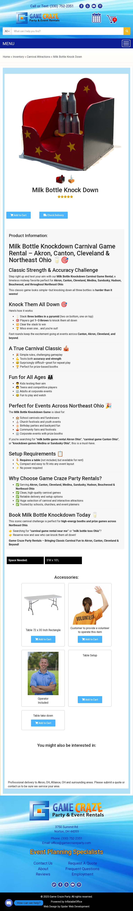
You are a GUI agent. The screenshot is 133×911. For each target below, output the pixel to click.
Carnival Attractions (38, 56)
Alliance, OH (58, 782)
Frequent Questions (82, 869)
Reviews (43, 874)
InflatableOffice (73, 901)
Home (6, 56)
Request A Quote (82, 863)
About (43, 869)
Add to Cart (19, 215)
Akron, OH (44, 782)
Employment (82, 874)
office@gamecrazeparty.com (71, 843)
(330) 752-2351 (62, 6)
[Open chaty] (9, 903)
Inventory (18, 56)
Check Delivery (55, 215)
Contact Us (43, 863)
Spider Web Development (75, 906)
